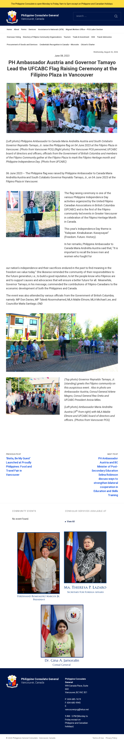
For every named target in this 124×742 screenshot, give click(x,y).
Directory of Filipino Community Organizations (42, 37)
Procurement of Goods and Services (22, 45)
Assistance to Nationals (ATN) (51, 29)
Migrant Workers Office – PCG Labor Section (84, 29)
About (16, 29)
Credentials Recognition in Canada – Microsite (59, 45)
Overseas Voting (14, 37)
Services (32, 29)
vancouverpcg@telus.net (77, 709)
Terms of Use (98, 738)
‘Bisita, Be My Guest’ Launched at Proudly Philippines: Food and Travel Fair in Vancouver (19, 466)
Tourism (67, 37)
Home (9, 29)
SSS (93, 37)
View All (70, 521)
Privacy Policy (111, 738)
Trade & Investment (81, 37)
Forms (23, 29)
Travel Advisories (104, 37)
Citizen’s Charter (88, 45)
